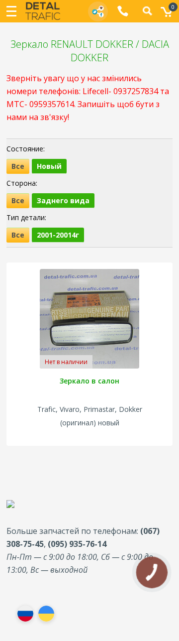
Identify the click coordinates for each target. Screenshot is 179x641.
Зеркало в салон (89, 380)
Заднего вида (63, 200)
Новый (49, 166)
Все (17, 166)
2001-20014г (58, 235)
